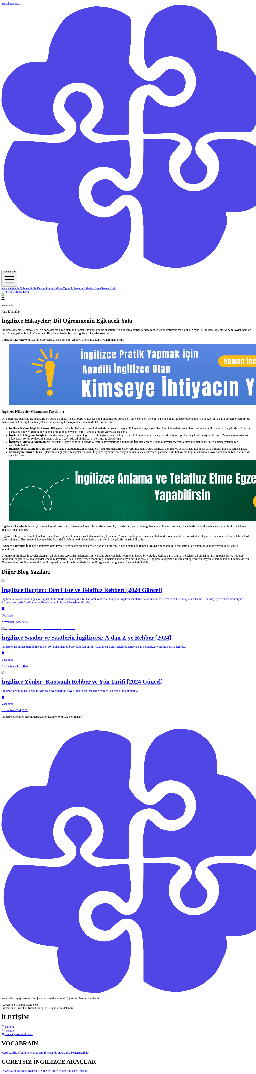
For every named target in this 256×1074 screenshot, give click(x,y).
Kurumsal (7, 1052)
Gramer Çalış (109, 288)
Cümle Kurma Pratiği (41, 288)
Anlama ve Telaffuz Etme (85, 288)
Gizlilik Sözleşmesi (72, 1052)
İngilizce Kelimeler (38, 1070)
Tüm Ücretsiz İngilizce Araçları (68, 1070)
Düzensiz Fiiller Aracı (14, 1070)
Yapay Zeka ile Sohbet (14, 288)
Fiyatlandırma (53, 1052)
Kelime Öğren (62, 288)
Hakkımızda (37, 1052)
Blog (16, 1052)
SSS (86, 1052)
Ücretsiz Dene (21, 291)
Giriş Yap (7, 291)
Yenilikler (24, 1052)
